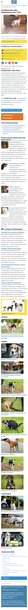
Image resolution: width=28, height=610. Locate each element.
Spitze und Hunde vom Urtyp (10, 563)
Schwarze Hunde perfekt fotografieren (14, 125)
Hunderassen (7, 5)
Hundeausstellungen (7, 594)
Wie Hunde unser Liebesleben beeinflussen (12, 232)
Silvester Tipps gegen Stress (9, 359)
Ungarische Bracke (14, 142)
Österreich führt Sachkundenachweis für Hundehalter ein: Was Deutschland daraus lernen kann (12, 336)
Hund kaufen (19, 592)
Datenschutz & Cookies (19, 604)
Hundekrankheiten (18, 594)
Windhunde (5, 574)
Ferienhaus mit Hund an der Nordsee (11, 248)
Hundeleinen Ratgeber (7, 472)
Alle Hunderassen (9, 58)
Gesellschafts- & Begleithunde (10, 572)
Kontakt (3, 604)
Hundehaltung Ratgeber (8, 592)
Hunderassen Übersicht (8, 313)
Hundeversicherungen (7, 598)
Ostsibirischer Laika (16, 5)
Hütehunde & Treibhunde (9, 554)
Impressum (9, 604)
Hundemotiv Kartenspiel (8, 116)
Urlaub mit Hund (12, 596)
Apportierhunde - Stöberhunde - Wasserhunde (14, 570)
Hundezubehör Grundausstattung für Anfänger (14, 395)
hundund (11, 601)
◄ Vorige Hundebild (7, 41)
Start (2, 5)
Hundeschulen (19, 586)
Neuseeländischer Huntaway (17, 163)
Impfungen (4, 596)
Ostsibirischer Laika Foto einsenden (11, 110)
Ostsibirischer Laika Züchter (12, 56)
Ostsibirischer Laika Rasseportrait (13, 50)
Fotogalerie (24, 5)
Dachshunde (6, 561)
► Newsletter (5, 578)
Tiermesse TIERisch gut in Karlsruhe (11, 282)
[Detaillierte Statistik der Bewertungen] (1, 66)
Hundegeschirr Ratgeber (8, 454)
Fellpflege (6, 100)
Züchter (13, 586)
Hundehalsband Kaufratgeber (9, 490)
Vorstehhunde (6, 569)
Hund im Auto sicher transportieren (11, 511)
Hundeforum (14, 589)
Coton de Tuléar (13, 208)
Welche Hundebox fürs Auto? (9, 529)
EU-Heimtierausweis (6, 548)
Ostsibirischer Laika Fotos (12, 53)
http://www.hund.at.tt (19, 38)
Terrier (4, 560)
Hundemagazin (6, 589)
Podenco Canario (13, 187)
